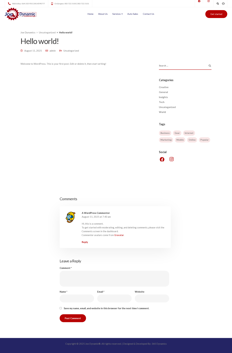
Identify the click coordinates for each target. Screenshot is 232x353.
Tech (161, 102)
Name (63, 292)
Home (90, 13)
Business (165, 133)
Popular (204, 139)
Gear (177, 133)
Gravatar (119, 235)
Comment (66, 268)
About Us (103, 13)
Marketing (166, 139)
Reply (85, 242)
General (163, 92)
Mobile (180, 139)
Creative (164, 87)
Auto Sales (132, 13)
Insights (163, 97)
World (162, 112)
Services (116, 13)
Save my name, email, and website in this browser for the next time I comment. (106, 308)
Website (139, 292)
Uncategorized (71, 50)
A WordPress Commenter (96, 212)
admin (53, 50)
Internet (189, 133)
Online (192, 139)
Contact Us (148, 13)
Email (100, 292)
